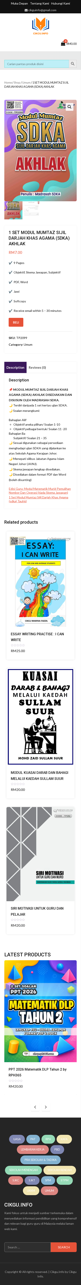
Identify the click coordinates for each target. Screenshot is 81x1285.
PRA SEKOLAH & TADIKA (41, 1160)
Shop (17, 82)
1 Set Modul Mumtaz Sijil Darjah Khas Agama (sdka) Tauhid (38, 499)
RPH (48, 1139)
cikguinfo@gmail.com (42, 10)
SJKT (32, 1180)
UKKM (31, 1190)
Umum (26, 82)
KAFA (64, 1139)
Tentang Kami (39, 3)
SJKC (16, 1180)
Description (15, 367)
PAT (33, 1139)
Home (8, 82)
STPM (64, 1180)
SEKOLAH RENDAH (60, 1170)
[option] (40, 1027)
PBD (57, 1149)
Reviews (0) (37, 367)
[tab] (15, 367)
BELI (16, 322)
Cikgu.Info (57, 1272)
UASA (17, 1139)
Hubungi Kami (60, 3)
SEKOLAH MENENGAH (23, 1170)
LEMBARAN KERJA (32, 1149)
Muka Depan (19, 3)
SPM (48, 1180)
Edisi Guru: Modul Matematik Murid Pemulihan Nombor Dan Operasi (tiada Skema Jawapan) (40, 490)
